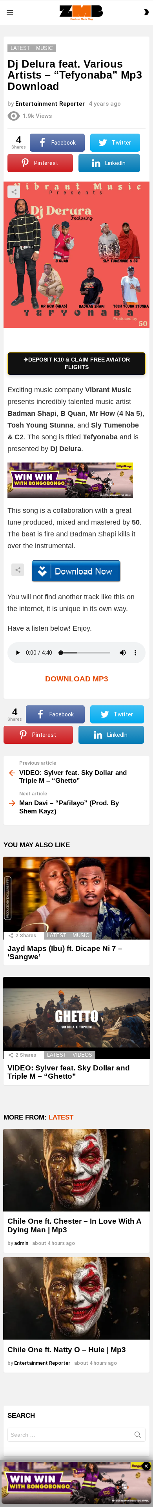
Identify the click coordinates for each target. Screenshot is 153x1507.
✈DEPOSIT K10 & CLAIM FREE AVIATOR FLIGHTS (77, 363)
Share (13, 191)
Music (81, 935)
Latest (56, 935)
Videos (82, 1055)
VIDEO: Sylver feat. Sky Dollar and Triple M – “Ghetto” (68, 1072)
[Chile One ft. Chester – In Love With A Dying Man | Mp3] (76, 1170)
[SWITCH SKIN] (146, 12)
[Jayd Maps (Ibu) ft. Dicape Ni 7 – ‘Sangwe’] (76, 898)
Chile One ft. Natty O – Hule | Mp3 (66, 1349)
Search (138, 1436)
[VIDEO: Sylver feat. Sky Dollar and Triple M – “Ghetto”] (76, 1018)
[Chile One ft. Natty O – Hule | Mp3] (76, 1298)
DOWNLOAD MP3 (76, 679)
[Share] (76, 571)
